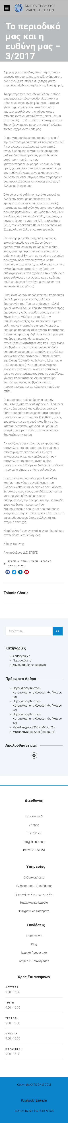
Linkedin (41, 1100)
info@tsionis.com (34, 842)
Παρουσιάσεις (22, 660)
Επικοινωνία (34, 936)
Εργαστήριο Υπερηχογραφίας (34, 894)
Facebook (27, 1100)
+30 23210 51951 (34, 850)
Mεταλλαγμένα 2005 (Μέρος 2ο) (34, 727)
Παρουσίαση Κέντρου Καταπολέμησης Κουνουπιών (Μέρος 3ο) (37, 692)
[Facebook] (34, 755)
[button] (7, 8)
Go (58, 631)
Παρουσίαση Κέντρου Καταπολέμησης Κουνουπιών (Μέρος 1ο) (37, 719)
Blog (34, 944)
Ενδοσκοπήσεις (34, 877)
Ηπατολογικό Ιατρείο (34, 902)
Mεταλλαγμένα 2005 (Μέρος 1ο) (34, 732)
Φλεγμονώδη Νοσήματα (34, 911)
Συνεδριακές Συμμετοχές (30, 665)
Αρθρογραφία (21, 656)
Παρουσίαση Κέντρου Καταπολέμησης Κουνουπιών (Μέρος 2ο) (37, 705)
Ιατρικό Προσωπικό (34, 952)
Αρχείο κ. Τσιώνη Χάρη (34, 961)
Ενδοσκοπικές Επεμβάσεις (34, 886)
